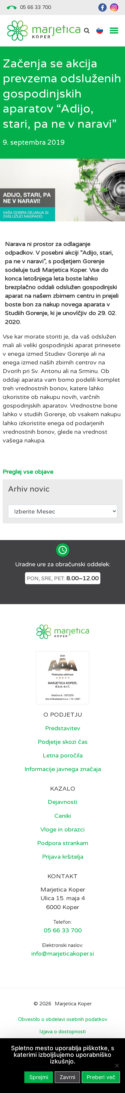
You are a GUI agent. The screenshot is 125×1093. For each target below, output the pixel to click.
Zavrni (67, 1077)
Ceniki (62, 816)
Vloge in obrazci (62, 829)
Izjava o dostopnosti (62, 1032)
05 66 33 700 (35, 7)
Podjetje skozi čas (63, 741)
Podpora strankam (62, 843)
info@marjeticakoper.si (62, 953)
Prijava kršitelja (62, 856)
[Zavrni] (116, 1065)
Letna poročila (63, 755)
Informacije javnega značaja (62, 769)
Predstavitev (62, 728)
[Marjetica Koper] (44, 30)
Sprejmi (38, 1077)
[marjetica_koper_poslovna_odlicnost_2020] (62, 677)
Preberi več (101, 1077)
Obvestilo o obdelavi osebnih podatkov (62, 1019)
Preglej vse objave (28, 471)
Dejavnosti (62, 802)
